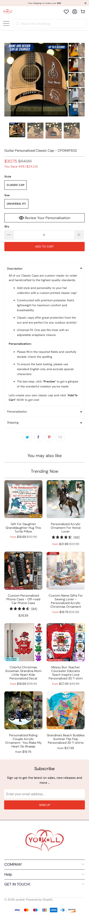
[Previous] (7, 79)
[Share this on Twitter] (27, 437)
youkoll (20, 899)
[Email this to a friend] (60, 437)
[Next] (81, 79)
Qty (6, 226)
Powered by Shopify (39, 899)
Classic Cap (15, 185)
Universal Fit (16, 203)
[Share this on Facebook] (38, 437)
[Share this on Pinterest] (49, 437)
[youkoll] (7, 11)
